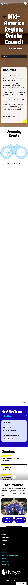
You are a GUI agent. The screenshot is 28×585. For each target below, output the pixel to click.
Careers (3, 558)
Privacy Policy (5, 561)
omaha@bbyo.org (10, 427)
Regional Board (6, 416)
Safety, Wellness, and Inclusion (9, 555)
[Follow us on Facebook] (8, 438)
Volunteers (5, 537)
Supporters (5, 544)
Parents (4, 541)
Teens (3, 531)
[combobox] (21, 583)
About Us (4, 552)
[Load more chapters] (14, 477)
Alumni (3, 534)
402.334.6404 (9, 425)
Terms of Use (5, 564)
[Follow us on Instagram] (4, 438)
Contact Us (4, 549)
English (22, 583)
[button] (25, 3)
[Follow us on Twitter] (12, 438)
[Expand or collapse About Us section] (24, 121)
